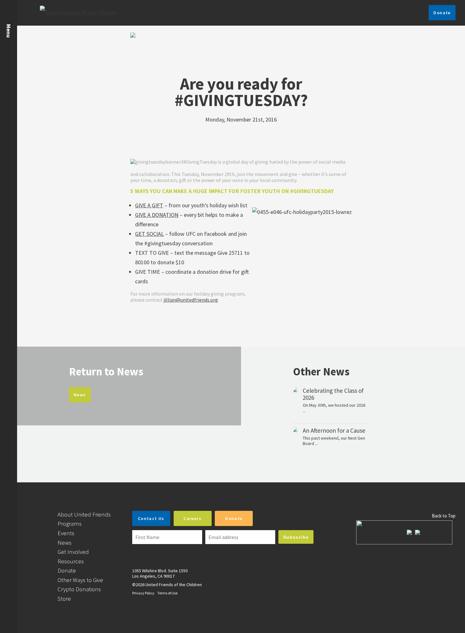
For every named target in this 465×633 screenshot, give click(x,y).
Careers (192, 518)
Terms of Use (167, 593)
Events (66, 533)
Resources (71, 561)
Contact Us (151, 518)
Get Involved (73, 551)
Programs (70, 523)
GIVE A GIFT (149, 205)
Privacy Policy (143, 593)
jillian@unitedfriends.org (191, 300)
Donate (441, 13)
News (80, 395)
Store (64, 598)
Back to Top (444, 516)
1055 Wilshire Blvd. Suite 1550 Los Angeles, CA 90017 (160, 573)
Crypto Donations (79, 589)
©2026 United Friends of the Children (167, 584)
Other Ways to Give (80, 580)
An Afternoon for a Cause (334, 430)
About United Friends (84, 514)
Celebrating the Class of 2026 (333, 394)
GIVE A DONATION (156, 214)
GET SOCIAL (149, 233)
